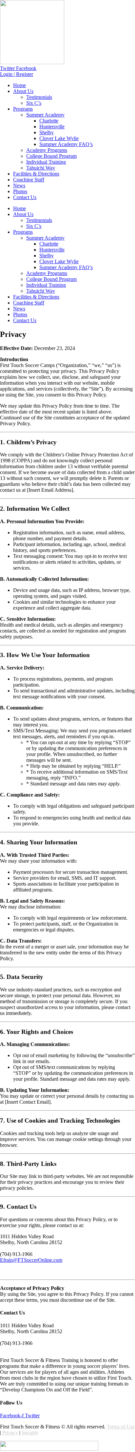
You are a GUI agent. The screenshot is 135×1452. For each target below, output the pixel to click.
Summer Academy (45, 115)
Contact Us (24, 197)
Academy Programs (46, 150)
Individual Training (46, 162)
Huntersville (52, 126)
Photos (20, 191)
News (19, 185)
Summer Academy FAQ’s (66, 144)
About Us (23, 91)
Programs (23, 109)
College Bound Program (51, 156)
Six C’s (33, 103)
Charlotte (48, 120)
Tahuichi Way (40, 168)
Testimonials (39, 97)
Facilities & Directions (36, 173)
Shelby (46, 132)
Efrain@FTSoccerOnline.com (31, 1260)
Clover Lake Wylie (59, 138)
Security (30, 1432)
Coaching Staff (28, 179)
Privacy (10, 1432)
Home (19, 85)
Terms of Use (121, 1426)
